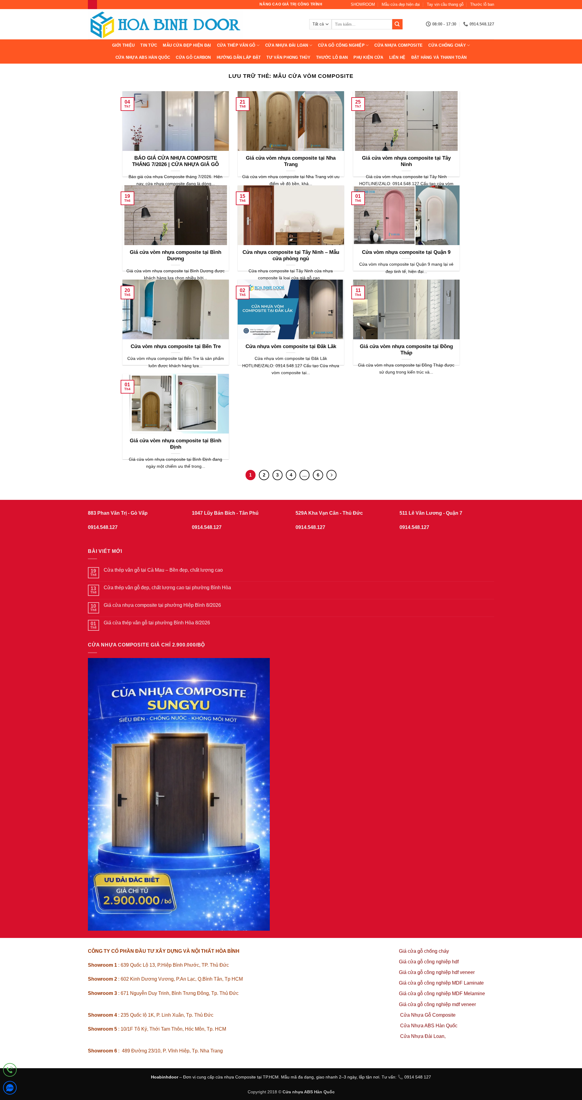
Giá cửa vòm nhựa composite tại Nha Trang (291, 161)
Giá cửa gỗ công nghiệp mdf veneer (437, 1004)
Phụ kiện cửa (368, 57)
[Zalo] (10, 1089)
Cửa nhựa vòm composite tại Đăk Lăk (291, 346)
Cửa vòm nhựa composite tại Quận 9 (406, 252)
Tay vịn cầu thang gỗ (445, 4)
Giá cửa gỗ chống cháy (424, 951)
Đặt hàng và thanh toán (439, 57)
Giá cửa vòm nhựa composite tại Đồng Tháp (406, 350)
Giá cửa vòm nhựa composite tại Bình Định (175, 444)
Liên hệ (397, 57)
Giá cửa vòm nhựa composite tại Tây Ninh (406, 161)
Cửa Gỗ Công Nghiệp (341, 45)
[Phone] (10, 1071)
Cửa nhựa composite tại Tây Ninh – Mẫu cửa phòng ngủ (290, 255)
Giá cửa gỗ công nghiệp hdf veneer (437, 972)
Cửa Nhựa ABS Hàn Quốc (142, 57)
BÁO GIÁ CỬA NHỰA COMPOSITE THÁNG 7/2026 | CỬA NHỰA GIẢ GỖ (175, 161)
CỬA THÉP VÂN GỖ (236, 45)
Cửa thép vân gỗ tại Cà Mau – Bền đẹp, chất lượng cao (163, 570)
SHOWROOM (363, 4)
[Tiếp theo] (331, 475)
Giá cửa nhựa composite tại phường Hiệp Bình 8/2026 (162, 605)
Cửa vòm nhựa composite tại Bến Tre (176, 346)
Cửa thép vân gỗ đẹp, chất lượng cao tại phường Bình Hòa (167, 587)
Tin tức (148, 45)
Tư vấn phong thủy (288, 57)
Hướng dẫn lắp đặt (239, 57)
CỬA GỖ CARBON (193, 57)
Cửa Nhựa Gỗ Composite (428, 1015)
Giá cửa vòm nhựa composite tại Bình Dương (175, 255)
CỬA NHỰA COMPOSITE (398, 45)
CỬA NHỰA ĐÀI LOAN (286, 45)
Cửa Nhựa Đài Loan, (423, 1036)
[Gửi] (397, 24)
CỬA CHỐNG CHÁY (447, 45)
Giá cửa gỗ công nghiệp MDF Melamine (442, 993)
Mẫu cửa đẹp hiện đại (401, 4)
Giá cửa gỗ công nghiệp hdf (429, 961)
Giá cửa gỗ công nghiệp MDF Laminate (441, 982)
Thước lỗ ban (482, 4)
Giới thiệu (123, 45)
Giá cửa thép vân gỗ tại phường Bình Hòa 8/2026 (157, 622)
